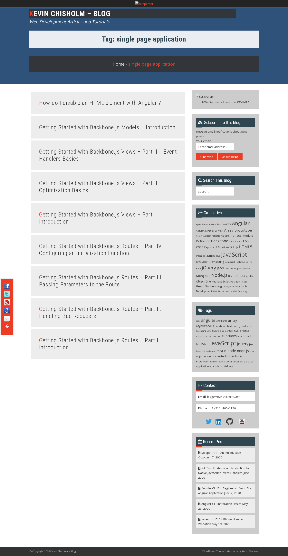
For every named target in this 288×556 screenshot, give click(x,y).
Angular (241, 223)
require (212, 361)
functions (229, 335)
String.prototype (223, 286)
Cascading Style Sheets (207, 331)
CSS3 (199, 247)
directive (244, 330)
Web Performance (222, 291)
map (213, 351)
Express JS (210, 247)
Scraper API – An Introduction (221, 453)
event (199, 336)
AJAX (198, 224)
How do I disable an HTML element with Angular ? (100, 102)
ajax (198, 320)
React (244, 281)
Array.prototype (238, 230)
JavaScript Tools (233, 262)
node (231, 350)
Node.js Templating (238, 276)
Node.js (219, 275)
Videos (236, 286)
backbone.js (234, 326)
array (232, 320)
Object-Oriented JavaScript (213, 281)
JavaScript (234, 254)
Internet (200, 255)
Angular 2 (201, 230)
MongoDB (203, 276)
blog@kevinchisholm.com (223, 396)
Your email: (203, 141)
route (220, 361)
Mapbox (238, 268)
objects (232, 356)
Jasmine (211, 255)
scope (228, 361)
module (221, 351)
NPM (251, 276)
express (207, 336)
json (251, 344)
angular (208, 320)
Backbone (219, 240)
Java (218, 255)
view (231, 366)
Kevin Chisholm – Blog (69, 13)
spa (212, 366)
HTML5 (245, 246)
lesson (199, 351)
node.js (243, 350)
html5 (200, 344)
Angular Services (214, 230)
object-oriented (215, 356)
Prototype (202, 361)
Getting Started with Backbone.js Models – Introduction (107, 127)
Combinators (235, 241)
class (222, 331)
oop (241, 356)
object (199, 356)
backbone (220, 326)
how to (241, 336)
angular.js (221, 320)
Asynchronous (211, 235)
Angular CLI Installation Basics (221, 504)
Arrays (199, 236)
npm (252, 351)
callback (246, 326)
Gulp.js (234, 247)
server (236, 361)
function (216, 336)
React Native (205, 286)
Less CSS (229, 268)
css (236, 330)
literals (207, 351)
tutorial (224, 366)
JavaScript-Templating (210, 262)
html (248, 336)
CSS (246, 241)
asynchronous (205, 326)
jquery (242, 343)
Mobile (247, 268)
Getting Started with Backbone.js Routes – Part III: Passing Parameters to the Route (101, 281)
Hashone (232, 551)
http (206, 344)
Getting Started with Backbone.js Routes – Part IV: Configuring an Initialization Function (101, 249)
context (229, 330)
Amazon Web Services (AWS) (216, 224)
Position (235, 281)
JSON (220, 268)
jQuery (209, 267)
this (217, 366)
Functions (223, 247)
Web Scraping (240, 291)
